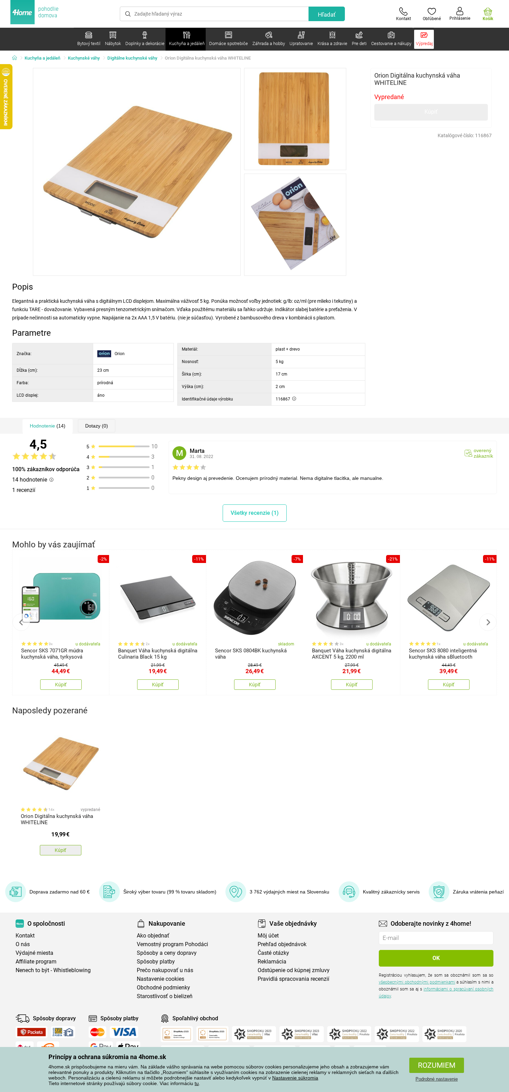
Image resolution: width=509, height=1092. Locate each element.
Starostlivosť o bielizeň (165, 996)
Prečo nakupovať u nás (165, 970)
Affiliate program (36, 961)
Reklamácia (272, 961)
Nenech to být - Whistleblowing (53, 970)
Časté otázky (273, 953)
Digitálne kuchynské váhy (132, 58)
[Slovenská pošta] (63, 1032)
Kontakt (25, 935)
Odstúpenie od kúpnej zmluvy (294, 970)
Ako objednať (153, 935)
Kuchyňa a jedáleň (42, 58)
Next (488, 622)
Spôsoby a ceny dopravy (167, 953)
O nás (23, 944)
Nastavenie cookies (160, 978)
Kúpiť (431, 111)
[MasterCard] (97, 1032)
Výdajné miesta (34, 953)
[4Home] (17, 58)
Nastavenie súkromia (295, 1078)
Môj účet (268, 935)
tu (197, 1083)
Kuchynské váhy (84, 58)
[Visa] (124, 1032)
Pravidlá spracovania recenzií (293, 978)
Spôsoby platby (156, 961)
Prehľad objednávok (282, 944)
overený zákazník (483, 453)
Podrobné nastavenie (437, 1079)
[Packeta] (31, 1032)
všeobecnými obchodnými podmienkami (417, 982)
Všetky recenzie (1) (255, 513)
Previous (21, 622)
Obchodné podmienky (163, 987)
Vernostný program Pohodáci (172, 944)
